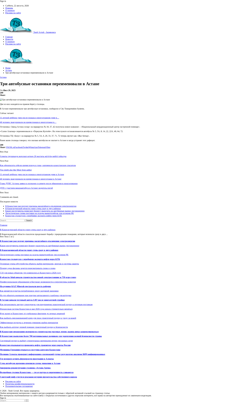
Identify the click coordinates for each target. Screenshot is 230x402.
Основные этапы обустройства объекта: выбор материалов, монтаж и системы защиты (39, 264)
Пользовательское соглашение (19, 386)
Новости (9, 39)
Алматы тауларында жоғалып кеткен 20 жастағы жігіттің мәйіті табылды (33, 156)
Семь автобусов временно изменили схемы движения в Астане (30, 363)
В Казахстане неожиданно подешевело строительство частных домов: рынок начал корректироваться (49, 332)
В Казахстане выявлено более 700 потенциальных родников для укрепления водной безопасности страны (51, 336)
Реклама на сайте (13, 13)
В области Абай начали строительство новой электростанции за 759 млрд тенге (38, 277)
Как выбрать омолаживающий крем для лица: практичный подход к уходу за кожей (38, 318)
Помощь (9, 8)
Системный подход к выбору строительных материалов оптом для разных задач (36, 341)
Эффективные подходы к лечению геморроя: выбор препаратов (29, 322)
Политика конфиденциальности (19, 384)
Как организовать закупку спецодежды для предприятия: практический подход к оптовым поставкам (46, 304)
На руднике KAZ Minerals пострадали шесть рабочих (25, 286)
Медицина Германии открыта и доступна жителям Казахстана (30, 350)
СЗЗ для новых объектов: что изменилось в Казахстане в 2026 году (30, 273)
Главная (9, 37)
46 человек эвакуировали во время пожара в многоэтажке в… (28, 122)
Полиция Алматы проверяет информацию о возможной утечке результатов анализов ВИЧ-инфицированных (52, 354)
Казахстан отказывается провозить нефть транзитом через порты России (35, 345)
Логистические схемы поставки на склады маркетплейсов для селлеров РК (39, 213)
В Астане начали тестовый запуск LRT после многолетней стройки (32, 300)
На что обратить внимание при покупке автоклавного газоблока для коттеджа (35, 295)
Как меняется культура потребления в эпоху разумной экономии (29, 291)
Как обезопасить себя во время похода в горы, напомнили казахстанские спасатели (38, 165)
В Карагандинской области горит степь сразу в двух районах (33, 208)
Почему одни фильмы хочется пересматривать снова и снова (27, 268)
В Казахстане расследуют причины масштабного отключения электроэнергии (40, 206)
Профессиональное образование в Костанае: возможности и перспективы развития (38, 282)
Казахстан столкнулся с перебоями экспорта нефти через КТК (33, 216)
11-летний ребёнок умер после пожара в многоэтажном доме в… (29, 118)
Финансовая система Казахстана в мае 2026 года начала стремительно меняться (36, 309)
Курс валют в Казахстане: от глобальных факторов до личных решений (32, 313)
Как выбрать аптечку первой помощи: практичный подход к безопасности (34, 327)
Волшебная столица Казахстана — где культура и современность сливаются (36, 372)
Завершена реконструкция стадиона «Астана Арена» (25, 368)
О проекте (10, 10)
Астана (3, 77)
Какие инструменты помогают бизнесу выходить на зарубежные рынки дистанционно (45, 211)
